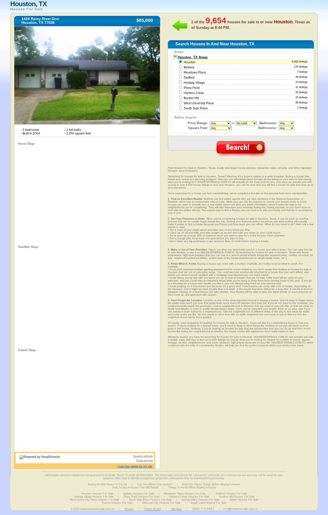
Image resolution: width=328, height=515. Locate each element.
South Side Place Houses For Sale (150, 499)
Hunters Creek (194, 93)
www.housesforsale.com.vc (97, 508)
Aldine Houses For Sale (244, 499)
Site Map (176, 508)
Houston (245, 62)
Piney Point (192, 88)
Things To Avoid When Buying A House (192, 487)
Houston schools (143, 456)
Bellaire (189, 67)
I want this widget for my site (134, 466)
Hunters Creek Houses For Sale (189, 496)
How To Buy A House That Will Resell (135, 487)
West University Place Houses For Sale (94, 499)
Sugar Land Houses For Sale (208, 502)
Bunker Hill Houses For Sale (236, 496)
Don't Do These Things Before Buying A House (211, 484)
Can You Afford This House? (154, 484)
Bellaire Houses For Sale (138, 493)
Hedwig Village (194, 83)
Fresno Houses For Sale (117, 502)
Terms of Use (152, 508)
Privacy (129, 508)
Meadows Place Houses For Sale (185, 493)
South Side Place (196, 108)
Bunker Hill (191, 98)
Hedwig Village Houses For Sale (94, 496)
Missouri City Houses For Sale (161, 502)
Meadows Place (195, 72)
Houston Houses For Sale (97, 493)
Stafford (189, 77)
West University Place (199, 103)
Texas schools (144, 460)
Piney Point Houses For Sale (141, 496)
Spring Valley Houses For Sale (200, 499)
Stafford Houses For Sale (231, 493)
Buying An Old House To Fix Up (107, 484)
